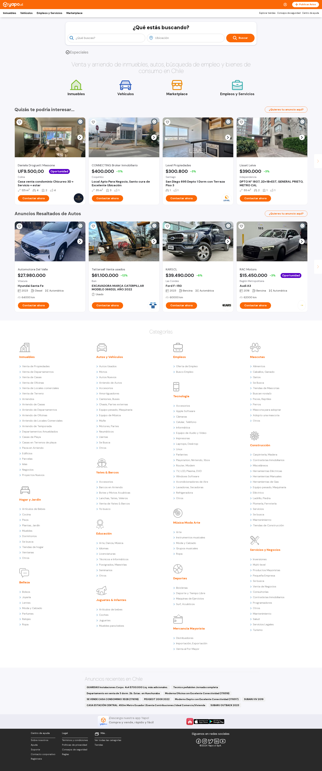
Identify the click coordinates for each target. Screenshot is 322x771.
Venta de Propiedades (36, 366)
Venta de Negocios (264, 586)
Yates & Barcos (107, 472)
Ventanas (28, 552)
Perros (257, 404)
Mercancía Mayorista (189, 629)
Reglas (65, 754)
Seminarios (105, 570)
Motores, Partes (109, 426)
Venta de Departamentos (38, 372)
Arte (179, 532)
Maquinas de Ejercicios (190, 598)
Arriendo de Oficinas (34, 415)
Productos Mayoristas (266, 570)
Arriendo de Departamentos (39, 410)
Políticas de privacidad (74, 744)
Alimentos (259, 366)
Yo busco (105, 509)
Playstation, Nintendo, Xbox (193, 460)
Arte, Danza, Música (111, 543)
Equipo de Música (110, 415)
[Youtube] (223, 741)
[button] (80, 137)
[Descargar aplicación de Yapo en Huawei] (190, 721)
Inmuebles (9, 13)
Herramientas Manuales (267, 476)
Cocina (26, 514)
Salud (256, 619)
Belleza (24, 582)
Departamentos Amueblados (40, 431)
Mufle (102, 420)
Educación (104, 534)
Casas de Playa (31, 437)
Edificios (27, 453)
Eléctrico (258, 492)
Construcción (260, 445)
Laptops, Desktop (187, 444)
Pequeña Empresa (264, 575)
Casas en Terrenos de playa (39, 442)
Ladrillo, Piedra (262, 498)
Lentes (26, 603)
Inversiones (260, 559)
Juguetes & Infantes (111, 600)
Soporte (35, 749)
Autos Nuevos (107, 377)
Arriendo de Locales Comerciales (42, 420)
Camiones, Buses (109, 399)
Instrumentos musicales (190, 537)
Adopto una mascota (266, 415)
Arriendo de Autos (110, 382)
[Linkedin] (217, 741)
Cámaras (181, 416)
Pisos (25, 520)
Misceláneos (260, 465)
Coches (104, 615)
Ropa (25, 624)
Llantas (103, 437)
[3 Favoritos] (93, 122)
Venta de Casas (32, 377)
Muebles (27, 531)
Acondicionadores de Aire (192, 482)
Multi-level (259, 564)
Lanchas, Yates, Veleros (113, 498)
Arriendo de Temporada (37, 426)
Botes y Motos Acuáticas (114, 492)
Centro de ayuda (310, 13)
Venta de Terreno (33, 393)
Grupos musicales (187, 548)
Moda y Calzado (32, 608)
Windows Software (187, 476)
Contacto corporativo (43, 754)
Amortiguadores (109, 393)
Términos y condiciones (75, 740)
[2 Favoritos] (167, 226)
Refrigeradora (184, 492)
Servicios (258, 509)
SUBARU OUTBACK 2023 (224, 705)
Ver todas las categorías (108, 740)
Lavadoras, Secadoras (189, 487)
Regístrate (36, 758)
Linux (179, 449)
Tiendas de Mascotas (266, 388)
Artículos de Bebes (33, 509)
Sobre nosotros (39, 740)
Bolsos (26, 592)
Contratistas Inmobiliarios (268, 460)
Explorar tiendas (267, 13)
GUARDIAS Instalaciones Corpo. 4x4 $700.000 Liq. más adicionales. (127, 687)
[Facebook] (199, 741)
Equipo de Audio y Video (191, 433)
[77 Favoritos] (167, 122)
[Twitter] (211, 741)
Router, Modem (185, 465)
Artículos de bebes (110, 609)
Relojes (26, 619)
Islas (24, 464)
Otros (25, 558)
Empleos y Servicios (49, 13)
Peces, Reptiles (262, 399)
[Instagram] (205, 741)
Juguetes (105, 620)
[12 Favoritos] (241, 122)
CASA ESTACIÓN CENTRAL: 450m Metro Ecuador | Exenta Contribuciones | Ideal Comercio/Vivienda (146, 705)
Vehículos (26, 13)
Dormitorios (29, 536)
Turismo (258, 630)
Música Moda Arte (186, 523)
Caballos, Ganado (264, 372)
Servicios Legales (263, 624)
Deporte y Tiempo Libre (190, 593)
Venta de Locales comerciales (40, 388)
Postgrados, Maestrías (113, 564)
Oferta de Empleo (187, 366)
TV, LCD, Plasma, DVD (189, 471)
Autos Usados (108, 366)
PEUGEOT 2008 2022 (157, 699)
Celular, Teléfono (186, 422)
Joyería (26, 597)
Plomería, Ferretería (265, 503)
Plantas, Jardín (31, 525)
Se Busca (104, 442)
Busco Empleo (184, 372)
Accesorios (106, 388)
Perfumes (28, 613)
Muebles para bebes (111, 626)
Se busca (27, 541)
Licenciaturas (107, 554)
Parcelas (27, 459)
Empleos (179, 357)
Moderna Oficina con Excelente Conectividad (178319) (197, 693)
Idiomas (104, 548)
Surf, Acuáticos (185, 604)
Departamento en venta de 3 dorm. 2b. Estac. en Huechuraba (123, 693)
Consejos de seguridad (289, 13)
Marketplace (74, 13)
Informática (183, 427)
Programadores (262, 603)
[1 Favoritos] (241, 226)
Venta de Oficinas (33, 382)
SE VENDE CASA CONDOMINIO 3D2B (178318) (113, 699)
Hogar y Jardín (30, 500)
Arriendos (28, 399)
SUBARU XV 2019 (253, 699)
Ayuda (34, 744)
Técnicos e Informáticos (113, 559)
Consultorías (261, 592)
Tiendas (99, 744)
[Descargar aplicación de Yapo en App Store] (201, 721)
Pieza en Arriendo (33, 448)
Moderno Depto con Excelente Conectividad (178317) (207, 699)
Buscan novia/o (262, 393)
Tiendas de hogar (33, 547)
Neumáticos (106, 431)
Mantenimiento (262, 520)
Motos (103, 372)
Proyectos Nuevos (33, 475)
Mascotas (257, 357)
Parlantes (182, 454)
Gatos (257, 377)
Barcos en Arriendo (111, 487)
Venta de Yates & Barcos (114, 503)
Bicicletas (182, 588)
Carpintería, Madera (265, 454)
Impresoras (183, 438)
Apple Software (185, 411)
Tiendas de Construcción (268, 525)
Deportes (180, 578)
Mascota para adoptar (267, 410)
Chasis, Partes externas (113, 404)
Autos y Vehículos (109, 357)
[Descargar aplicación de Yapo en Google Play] (216, 721)
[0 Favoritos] (19, 122)
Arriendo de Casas (33, 404)
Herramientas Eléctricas (267, 471)
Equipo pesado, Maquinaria (115, 410)
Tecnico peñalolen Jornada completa (195, 687)
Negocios (28, 469)
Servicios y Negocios (265, 550)
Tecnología (181, 396)
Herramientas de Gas (266, 482)
